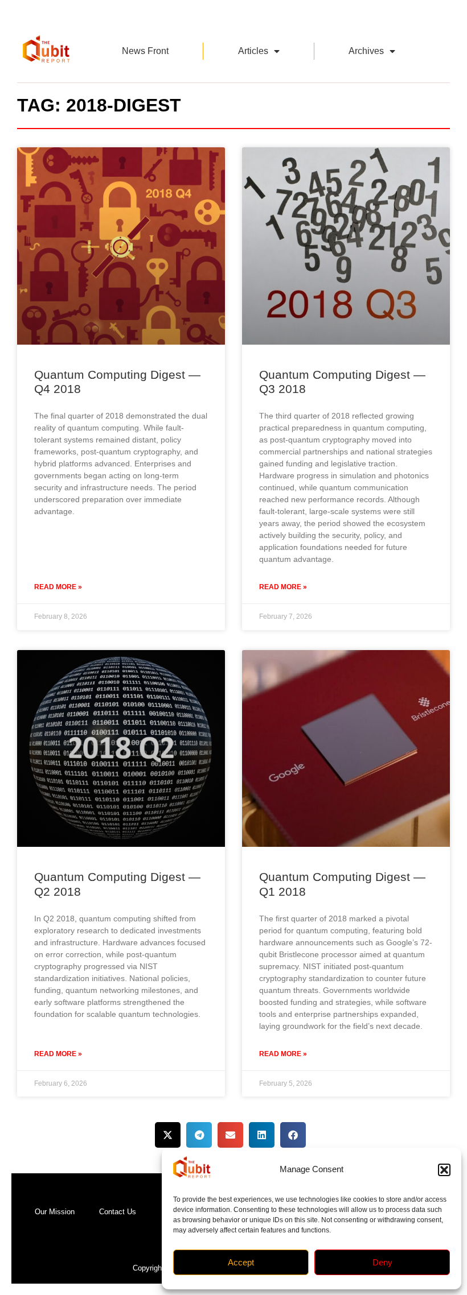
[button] (444, 1170)
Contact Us (117, 1211)
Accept (241, 1262)
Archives (366, 51)
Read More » (58, 587)
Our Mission (55, 1211)
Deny (382, 1262)
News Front (145, 51)
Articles (253, 51)
